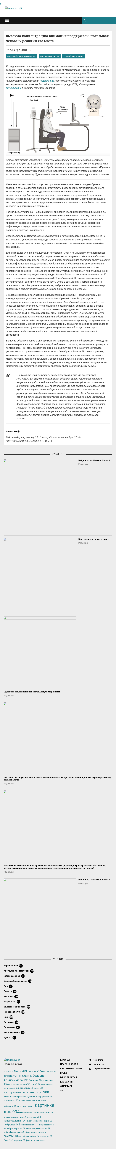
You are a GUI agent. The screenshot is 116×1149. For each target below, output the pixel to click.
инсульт (9, 1097)
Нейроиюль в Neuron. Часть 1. (94, 879)
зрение (38, 1088)
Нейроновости (69, 1064)
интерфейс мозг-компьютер (21, 56)
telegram (98, 1060)
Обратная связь (101, 1068)
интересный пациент (24, 1097)
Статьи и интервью (71, 1068)
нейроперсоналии (30, 1125)
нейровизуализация (13, 1117)
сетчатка (11, 1022)
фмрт (29, 1140)
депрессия (10, 1088)
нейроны (11, 996)
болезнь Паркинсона (17, 1007)
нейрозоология (14, 1012)
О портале (66, 1086)
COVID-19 (8, 1072)
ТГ (61, 1095)
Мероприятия (68, 1077)
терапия (19, 1140)
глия (8, 1017)
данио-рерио (47, 1084)
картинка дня (13, 965)
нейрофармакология (38, 1128)
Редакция (83, 464)
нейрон (47, 1121)
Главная (65, 1060)
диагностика (25, 1088)
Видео (64, 1073)
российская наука (49, 56)
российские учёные (73, 56)
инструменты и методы (19, 971)
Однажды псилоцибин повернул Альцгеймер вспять (32, 691)
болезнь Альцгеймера (18, 981)
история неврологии (28, 1100)
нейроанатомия (43, 1112)
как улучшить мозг (25, 1106)
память (10, 991)
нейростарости (16, 1128)
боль (11, 1084)
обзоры (29, 1132)
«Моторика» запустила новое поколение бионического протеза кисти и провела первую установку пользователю (57, 778)
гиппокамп (11, 1027)
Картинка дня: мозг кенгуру (93, 538)
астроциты (12, 1001)
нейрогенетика (14, 1032)
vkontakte (98, 1064)
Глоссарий (66, 1082)
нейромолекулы (34, 1121)
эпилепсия (39, 1140)
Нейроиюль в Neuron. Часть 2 (94, 460)
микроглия (27, 1112)
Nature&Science (14, 976)
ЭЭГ (53, 1072)
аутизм (9, 1037)
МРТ (45, 1071)
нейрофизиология (14, 1132)
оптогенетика (40, 1132)
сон (8, 986)
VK (61, 1090)
